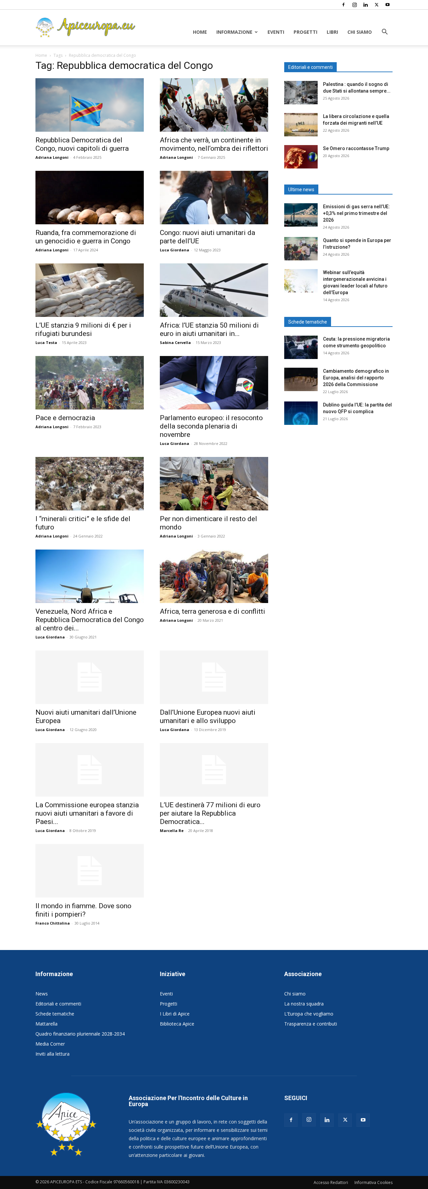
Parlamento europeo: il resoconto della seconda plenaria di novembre (211, 426)
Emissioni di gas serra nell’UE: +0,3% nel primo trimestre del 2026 (356, 213)
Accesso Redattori (331, 1182)
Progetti (305, 32)
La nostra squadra (304, 1003)
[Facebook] (343, 4)
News (41, 993)
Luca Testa (46, 342)
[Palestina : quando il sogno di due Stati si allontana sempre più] (301, 92)
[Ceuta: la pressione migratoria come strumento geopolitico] (301, 347)
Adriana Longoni (52, 157)
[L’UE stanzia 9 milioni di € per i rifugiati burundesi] (89, 290)
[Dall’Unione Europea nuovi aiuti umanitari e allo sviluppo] (214, 677)
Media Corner (50, 1044)
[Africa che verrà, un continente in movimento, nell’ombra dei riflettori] (214, 105)
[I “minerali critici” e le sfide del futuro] (89, 483)
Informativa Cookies (373, 1182)
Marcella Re (172, 830)
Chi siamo (359, 32)
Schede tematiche (54, 1013)
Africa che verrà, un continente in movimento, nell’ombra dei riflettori (214, 144)
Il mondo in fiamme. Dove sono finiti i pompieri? (83, 910)
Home (200, 32)
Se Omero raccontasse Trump (356, 148)
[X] (376, 4)
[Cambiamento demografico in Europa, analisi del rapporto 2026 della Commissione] (301, 379)
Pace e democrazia (65, 418)
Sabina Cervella (175, 342)
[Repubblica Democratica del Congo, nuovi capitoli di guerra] (89, 105)
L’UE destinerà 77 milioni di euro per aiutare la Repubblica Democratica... (210, 813)
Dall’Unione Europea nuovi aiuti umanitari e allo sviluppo (207, 716)
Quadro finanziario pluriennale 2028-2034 (80, 1034)
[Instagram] (354, 4)
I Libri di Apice (175, 1013)
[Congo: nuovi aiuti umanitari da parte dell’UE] (214, 197)
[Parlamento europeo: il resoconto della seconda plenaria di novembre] (214, 382)
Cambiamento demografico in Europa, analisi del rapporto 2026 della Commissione (356, 377)
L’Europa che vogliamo (308, 1013)
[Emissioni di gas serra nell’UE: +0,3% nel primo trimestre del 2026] (301, 215)
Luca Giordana (174, 249)
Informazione (234, 32)
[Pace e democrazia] (89, 382)
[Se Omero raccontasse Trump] (301, 156)
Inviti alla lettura (52, 1054)
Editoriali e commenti (58, 1003)
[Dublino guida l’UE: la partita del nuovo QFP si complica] (301, 413)
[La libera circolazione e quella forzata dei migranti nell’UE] (301, 124)
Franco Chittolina (52, 923)
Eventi (276, 32)
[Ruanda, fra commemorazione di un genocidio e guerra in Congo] (89, 197)
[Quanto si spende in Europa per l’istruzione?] (301, 248)
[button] (385, 32)
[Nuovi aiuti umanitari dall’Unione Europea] (89, 677)
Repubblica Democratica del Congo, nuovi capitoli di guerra (82, 144)
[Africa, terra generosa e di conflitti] (214, 576)
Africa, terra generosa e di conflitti (212, 611)
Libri (332, 32)
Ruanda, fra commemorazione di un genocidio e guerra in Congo (85, 237)
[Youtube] (388, 4)
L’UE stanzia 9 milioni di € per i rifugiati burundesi (83, 329)
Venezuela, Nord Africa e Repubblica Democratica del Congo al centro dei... (89, 619)
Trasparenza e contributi (310, 1024)
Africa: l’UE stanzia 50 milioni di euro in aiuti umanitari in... (209, 329)
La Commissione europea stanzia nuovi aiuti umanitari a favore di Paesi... (87, 813)
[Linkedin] (365, 4)
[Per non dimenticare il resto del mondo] (214, 483)
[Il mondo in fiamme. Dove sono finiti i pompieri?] (89, 871)
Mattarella (46, 1024)
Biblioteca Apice (177, 1024)
